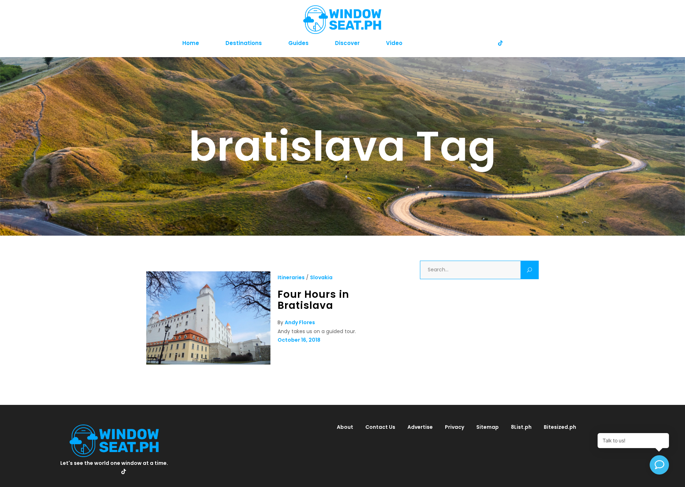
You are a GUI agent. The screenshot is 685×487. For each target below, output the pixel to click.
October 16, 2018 (299, 339)
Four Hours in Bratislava (313, 299)
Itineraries (291, 277)
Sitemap (487, 427)
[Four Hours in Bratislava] (208, 362)
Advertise (420, 427)
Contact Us (380, 427)
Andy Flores (300, 322)
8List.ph (521, 427)
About (345, 427)
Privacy (454, 427)
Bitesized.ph (560, 427)
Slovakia (321, 277)
